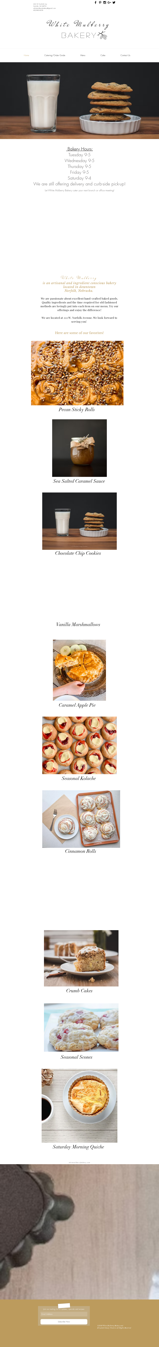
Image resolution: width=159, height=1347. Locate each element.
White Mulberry (79, 24)
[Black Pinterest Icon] (100, 2)
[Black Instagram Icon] (105, 2)
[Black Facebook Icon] (95, 2)
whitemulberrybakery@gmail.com (44, 8)
